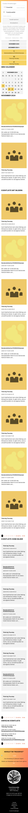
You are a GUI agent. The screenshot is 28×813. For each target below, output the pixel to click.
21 (12, 89)
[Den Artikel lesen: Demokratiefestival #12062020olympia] (14, 124)
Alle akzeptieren (14, 23)
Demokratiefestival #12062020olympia (14, 53)
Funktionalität (10, 12)
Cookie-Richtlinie (14, 808)
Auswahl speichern (14, 19)
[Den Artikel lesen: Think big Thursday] (14, 167)
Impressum (14, 804)
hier (14, 763)
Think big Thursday (14, 58)
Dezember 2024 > (14, 47)
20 (9, 89)
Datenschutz (14, 805)
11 (3, 86)
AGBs (14, 807)
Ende (23, 536)
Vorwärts (18, 536)
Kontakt (14, 802)
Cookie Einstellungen (14, 810)
